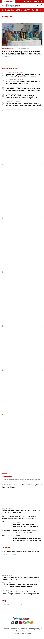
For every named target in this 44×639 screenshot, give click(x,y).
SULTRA (14, 48)
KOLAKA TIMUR (6, 48)
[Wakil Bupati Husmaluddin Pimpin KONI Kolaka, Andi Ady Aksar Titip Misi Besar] (22, 495)
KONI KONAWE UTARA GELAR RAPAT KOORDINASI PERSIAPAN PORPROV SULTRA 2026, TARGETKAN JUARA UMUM (27, 525)
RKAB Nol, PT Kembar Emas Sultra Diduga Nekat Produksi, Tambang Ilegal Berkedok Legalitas (19, 585)
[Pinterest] (20, 623)
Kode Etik (23, 629)
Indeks (6, 629)
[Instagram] (24, 623)
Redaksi (14, 629)
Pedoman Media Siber (22, 631)
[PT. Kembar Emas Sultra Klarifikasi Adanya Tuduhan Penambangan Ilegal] (22, 562)
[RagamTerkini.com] (14, 5)
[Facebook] (12, 623)
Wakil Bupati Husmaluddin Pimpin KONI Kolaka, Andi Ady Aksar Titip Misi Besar (23, 82)
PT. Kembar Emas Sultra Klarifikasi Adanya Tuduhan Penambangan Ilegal (21, 578)
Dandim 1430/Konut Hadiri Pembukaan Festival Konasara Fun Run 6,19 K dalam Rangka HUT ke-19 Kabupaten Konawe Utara (27, 539)
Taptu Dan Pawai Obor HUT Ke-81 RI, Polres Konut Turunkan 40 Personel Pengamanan (22, 97)
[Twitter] (16, 623)
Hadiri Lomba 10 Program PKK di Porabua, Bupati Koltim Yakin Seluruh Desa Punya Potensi (22, 54)
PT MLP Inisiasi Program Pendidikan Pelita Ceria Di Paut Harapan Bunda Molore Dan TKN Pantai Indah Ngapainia (23, 104)
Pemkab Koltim (6, 57)
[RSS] (31, 623)
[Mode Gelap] (38, 5)
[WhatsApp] (28, 623)
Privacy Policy (34, 629)
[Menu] (3, 5)
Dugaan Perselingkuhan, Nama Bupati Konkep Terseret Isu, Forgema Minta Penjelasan (23, 75)
